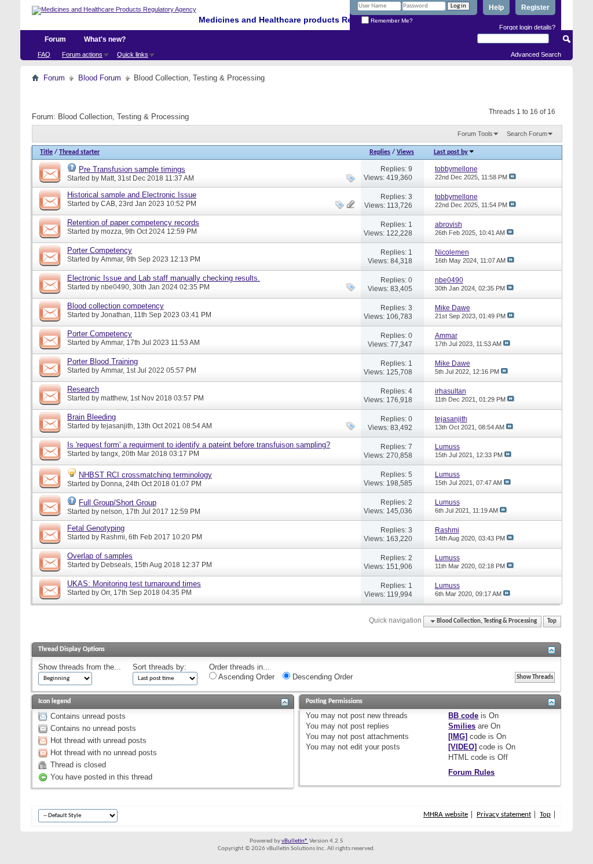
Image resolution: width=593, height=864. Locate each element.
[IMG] (457, 736)
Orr (105, 593)
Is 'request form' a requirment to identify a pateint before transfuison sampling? (198, 444)
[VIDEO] (462, 746)
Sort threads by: (159, 667)
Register (535, 7)
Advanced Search (536, 54)
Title (46, 152)
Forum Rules (471, 772)
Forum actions (82, 54)
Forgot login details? (527, 27)
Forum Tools (475, 133)
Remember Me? (391, 20)
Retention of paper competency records (133, 222)
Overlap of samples (100, 556)
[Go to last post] (512, 177)
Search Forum (527, 133)
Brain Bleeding (91, 417)
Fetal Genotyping (96, 528)
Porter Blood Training (102, 361)
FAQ (44, 54)
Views (405, 152)
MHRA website (445, 814)
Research (83, 389)
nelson (111, 512)
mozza (111, 231)
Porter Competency (99, 250)
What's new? (105, 39)
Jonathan (115, 315)
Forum (55, 39)
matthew (114, 398)
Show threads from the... (79, 667)
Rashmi (113, 537)
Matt (107, 178)
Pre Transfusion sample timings (132, 169)
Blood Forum (99, 77)
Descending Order (321, 676)
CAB (108, 204)
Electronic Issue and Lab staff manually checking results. (163, 278)
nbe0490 (115, 287)
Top (552, 621)
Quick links (132, 54)
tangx (109, 454)
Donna (111, 484)
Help (496, 7)
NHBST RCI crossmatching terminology (145, 474)
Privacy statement (504, 814)
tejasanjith (117, 426)
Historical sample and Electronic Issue (131, 194)
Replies (379, 152)
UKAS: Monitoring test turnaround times (134, 583)
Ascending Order (245, 676)
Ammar (112, 259)
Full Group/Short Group (117, 502)
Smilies (461, 726)
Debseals (116, 565)
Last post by (451, 152)
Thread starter (79, 152)
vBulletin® (294, 841)
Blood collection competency (115, 306)
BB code (463, 715)
